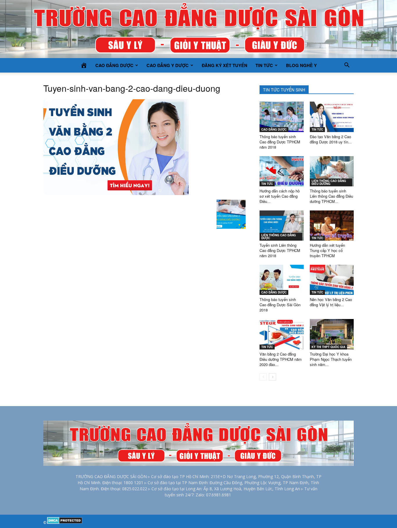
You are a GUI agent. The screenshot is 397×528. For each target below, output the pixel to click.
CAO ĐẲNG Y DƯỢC (167, 65)
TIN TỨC (264, 65)
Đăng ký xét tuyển (224, 65)
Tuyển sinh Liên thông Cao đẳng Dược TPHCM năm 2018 (280, 250)
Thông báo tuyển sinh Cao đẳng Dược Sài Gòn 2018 (280, 305)
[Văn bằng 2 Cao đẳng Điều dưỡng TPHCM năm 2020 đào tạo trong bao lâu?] (282, 334)
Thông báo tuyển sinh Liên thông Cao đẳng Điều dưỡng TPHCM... (331, 196)
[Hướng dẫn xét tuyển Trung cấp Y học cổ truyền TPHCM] (332, 225)
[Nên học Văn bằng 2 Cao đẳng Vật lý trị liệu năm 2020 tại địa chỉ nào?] (332, 280)
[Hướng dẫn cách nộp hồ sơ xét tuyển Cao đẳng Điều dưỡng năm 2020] (282, 171)
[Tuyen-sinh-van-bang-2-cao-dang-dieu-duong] (116, 193)
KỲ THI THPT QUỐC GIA (328, 347)
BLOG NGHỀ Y (301, 65)
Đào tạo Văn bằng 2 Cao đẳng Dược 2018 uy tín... (331, 139)
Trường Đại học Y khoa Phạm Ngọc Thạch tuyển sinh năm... (331, 359)
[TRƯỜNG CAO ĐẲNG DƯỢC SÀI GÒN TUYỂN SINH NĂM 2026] (198, 29)
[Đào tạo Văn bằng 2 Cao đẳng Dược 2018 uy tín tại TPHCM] (332, 117)
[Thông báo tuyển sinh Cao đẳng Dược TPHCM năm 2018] (282, 117)
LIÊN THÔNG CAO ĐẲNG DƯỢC (278, 236)
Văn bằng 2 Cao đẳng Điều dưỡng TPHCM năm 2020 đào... (281, 359)
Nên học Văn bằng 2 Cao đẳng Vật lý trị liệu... (331, 302)
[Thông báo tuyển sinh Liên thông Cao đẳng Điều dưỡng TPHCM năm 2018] (332, 171)
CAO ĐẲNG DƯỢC (114, 65)
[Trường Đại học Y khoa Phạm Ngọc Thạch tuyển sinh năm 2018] (332, 334)
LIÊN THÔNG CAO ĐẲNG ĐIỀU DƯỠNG (329, 182)
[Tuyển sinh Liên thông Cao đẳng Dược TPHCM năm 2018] (282, 225)
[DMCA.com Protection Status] (64, 522)
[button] (347, 65)
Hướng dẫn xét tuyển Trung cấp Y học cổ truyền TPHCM (327, 250)
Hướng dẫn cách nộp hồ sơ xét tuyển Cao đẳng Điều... (280, 196)
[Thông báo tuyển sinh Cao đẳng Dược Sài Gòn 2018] (282, 280)
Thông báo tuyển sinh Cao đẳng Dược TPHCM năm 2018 (280, 142)
